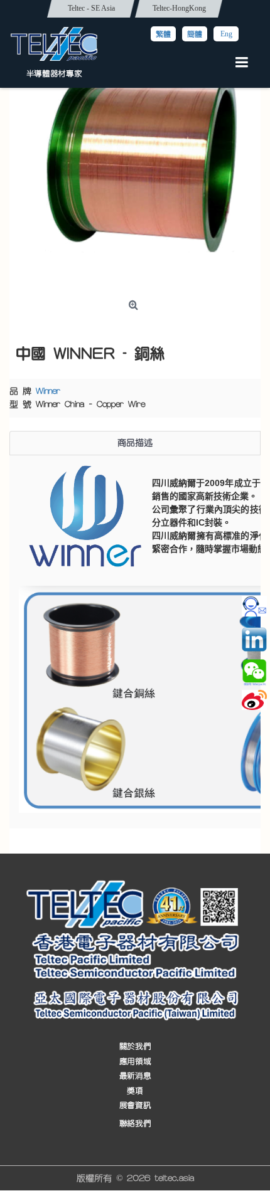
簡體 (194, 34)
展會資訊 (135, 1105)
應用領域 (135, 1061)
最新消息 (135, 1076)
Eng (226, 33)
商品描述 (135, 442)
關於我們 (135, 1047)
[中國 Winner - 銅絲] (135, 169)
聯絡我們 (135, 1124)
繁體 (163, 34)
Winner (48, 391)
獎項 (135, 1091)
